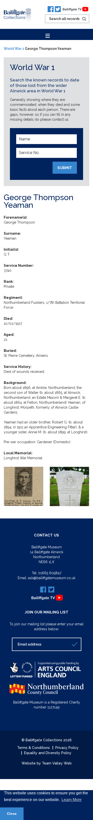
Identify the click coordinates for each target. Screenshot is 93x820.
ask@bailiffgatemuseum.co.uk (51, 578)
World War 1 (14, 49)
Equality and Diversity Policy (47, 753)
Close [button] (12, 814)
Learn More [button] (72, 800)
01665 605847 (49, 573)
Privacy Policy (67, 748)
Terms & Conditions (33, 748)
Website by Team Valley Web (47, 763)
